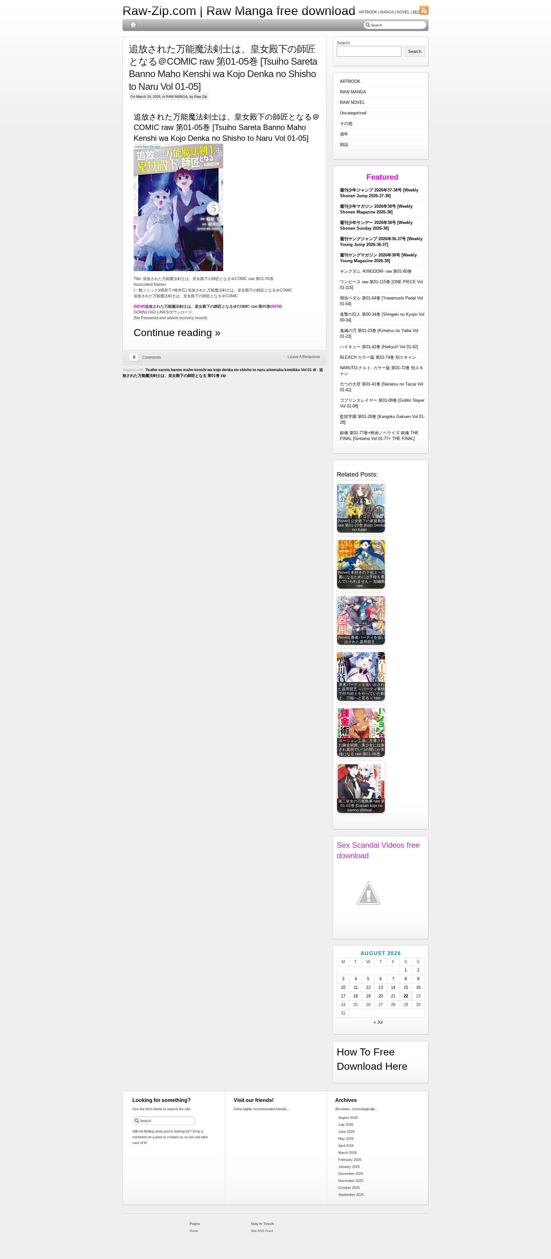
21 (393, 996)
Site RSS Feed (262, 1231)
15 (406, 987)
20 (380, 996)
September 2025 (351, 1195)
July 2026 (345, 1124)
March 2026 (347, 1153)
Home (133, 25)
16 (418, 987)
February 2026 (349, 1160)
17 (343, 996)
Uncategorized (353, 113)
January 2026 (349, 1167)
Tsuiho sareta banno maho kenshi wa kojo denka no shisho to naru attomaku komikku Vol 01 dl (230, 370)
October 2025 (349, 1188)
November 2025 (350, 1181)
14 (393, 987)
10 (343, 987)
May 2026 (346, 1138)
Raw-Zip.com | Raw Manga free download (239, 11)
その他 (346, 123)
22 (406, 996)
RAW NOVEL (352, 102)
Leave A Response (304, 357)
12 (368, 987)
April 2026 (346, 1145)
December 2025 (350, 1174)
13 (380, 987)
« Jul (378, 1022)
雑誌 (344, 144)
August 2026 (348, 1117)
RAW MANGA (176, 96)
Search (343, 42)
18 (355, 996)
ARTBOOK (350, 81)
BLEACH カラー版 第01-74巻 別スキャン (378, 357)
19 (368, 996)
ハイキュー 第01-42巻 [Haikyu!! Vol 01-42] (379, 346)
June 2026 (346, 1131)
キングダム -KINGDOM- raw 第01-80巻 (376, 271)
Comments (151, 357)
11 (356, 987)
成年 (344, 134)
